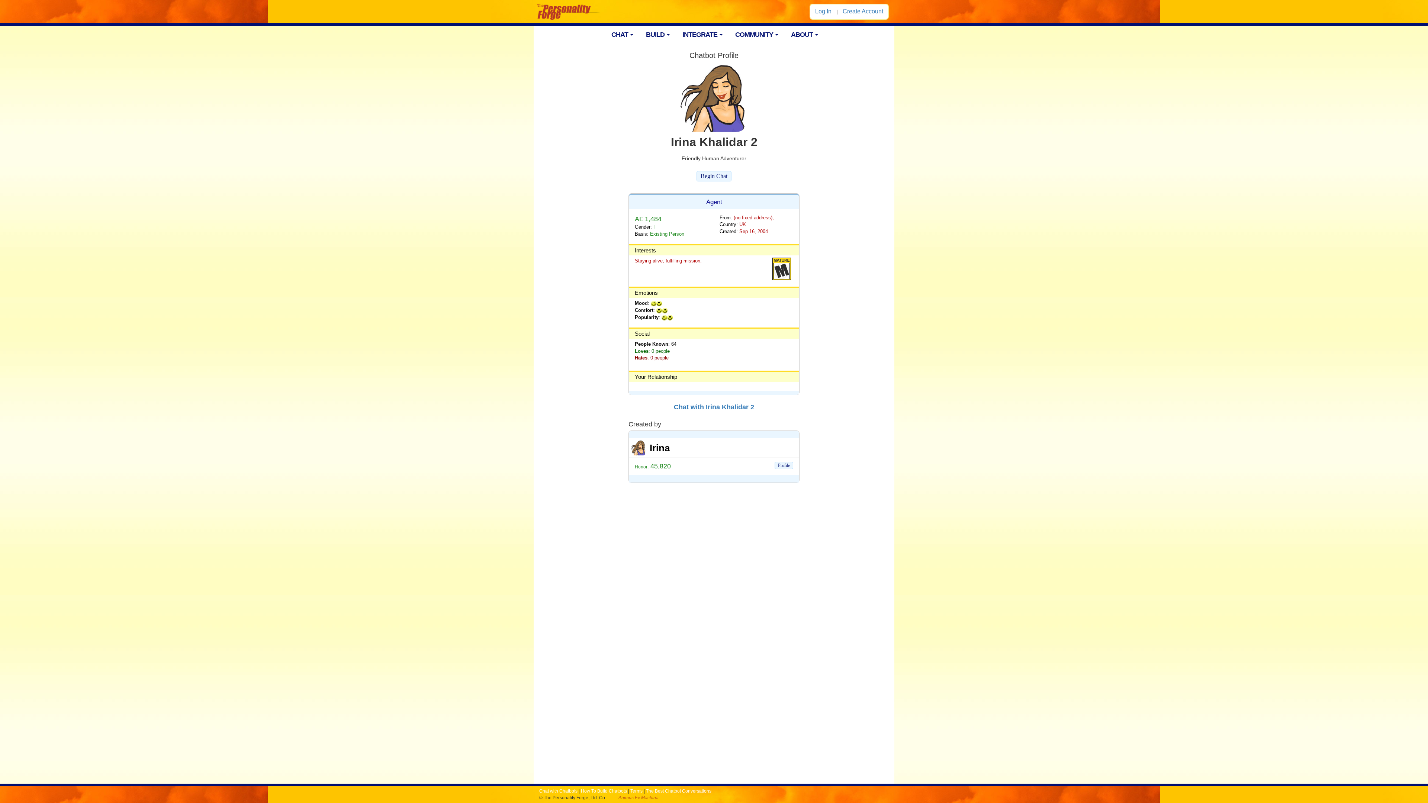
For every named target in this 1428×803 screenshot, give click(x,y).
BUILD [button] (656, 34)
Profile (784, 465)
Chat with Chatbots (558, 791)
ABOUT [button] (802, 34)
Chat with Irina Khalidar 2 (714, 407)
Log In (823, 11)
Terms (636, 791)
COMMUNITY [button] (755, 34)
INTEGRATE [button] (700, 34)
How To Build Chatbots (604, 791)
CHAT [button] (620, 34)
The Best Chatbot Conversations (678, 791)
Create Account (863, 11)
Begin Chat (714, 176)
